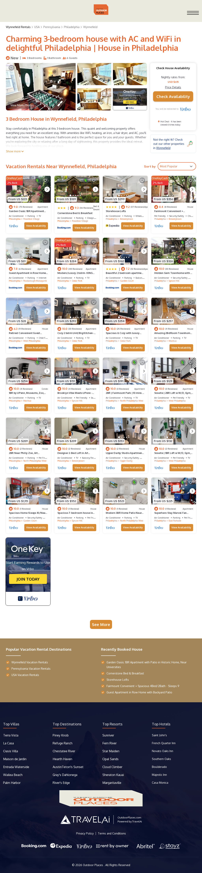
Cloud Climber (112, 767)
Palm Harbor (12, 783)
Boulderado (160, 766)
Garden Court (127, 280)
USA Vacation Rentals (25, 675)
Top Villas (11, 724)
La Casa (8, 743)
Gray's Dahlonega (65, 775)
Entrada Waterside (16, 767)
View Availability (36, 225)
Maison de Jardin (14, 759)
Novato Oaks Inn (162, 751)
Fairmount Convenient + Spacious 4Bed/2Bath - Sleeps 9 (143, 686)
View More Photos (22, 105)
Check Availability (173, 96)
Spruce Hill (174, 280)
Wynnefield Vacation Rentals (29, 662)
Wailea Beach (13, 775)
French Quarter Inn (164, 743)
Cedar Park (77, 280)
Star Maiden (110, 751)
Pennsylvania (51, 27)
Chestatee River (64, 751)
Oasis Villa (10, 751)
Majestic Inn (159, 774)
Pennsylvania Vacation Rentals (30, 668)
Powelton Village (31, 219)
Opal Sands (110, 759)
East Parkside (175, 520)
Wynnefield (90, 27)
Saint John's (159, 735)
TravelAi (137, 821)
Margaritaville (112, 783)
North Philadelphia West (131, 400)
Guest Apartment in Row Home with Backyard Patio (139, 692)
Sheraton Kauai (113, 775)
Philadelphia (71, 27)
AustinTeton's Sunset (68, 767)
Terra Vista (10, 735)
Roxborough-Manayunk (35, 280)
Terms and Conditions (112, 833)
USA (37, 27)
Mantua (173, 340)
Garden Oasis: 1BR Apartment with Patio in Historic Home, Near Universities (147, 665)
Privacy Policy (85, 833)
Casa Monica (160, 782)
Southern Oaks (161, 759)
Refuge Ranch (62, 743)
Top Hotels (161, 724)
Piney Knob (61, 735)
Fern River (109, 743)
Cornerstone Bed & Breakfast (75, 213)
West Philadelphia (31, 340)
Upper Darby (126, 460)
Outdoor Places (93, 865)
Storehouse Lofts (116, 211)
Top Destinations (67, 724)
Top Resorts (112, 724)
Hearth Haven (62, 759)
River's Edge (61, 783)
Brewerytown (126, 219)
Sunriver (108, 735)
